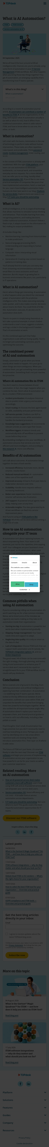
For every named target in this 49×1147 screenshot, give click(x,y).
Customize (23, 590)
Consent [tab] (14, 563)
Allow (17, 584)
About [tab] (35, 563)
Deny (31, 585)
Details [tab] (24, 563)
